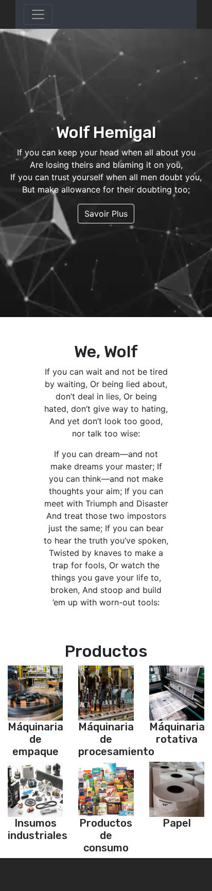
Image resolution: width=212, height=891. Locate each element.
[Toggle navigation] (38, 14)
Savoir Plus (106, 213)
